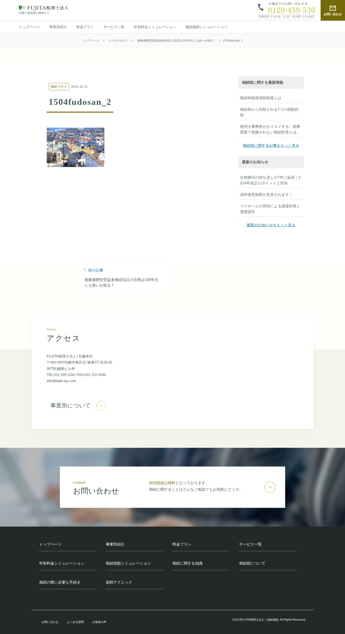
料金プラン (85, 27)
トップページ (29, 27)
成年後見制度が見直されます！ (266, 195)
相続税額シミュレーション (206, 27)
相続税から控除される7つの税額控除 (269, 112)
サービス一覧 (113, 27)
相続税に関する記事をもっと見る (271, 146)
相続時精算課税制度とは (260, 98)
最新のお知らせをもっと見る (271, 225)
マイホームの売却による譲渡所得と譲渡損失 (270, 209)
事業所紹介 (58, 27)
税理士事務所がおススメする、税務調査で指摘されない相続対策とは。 (270, 129)
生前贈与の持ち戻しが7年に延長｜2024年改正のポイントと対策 (270, 180)
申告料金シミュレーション (155, 27)
